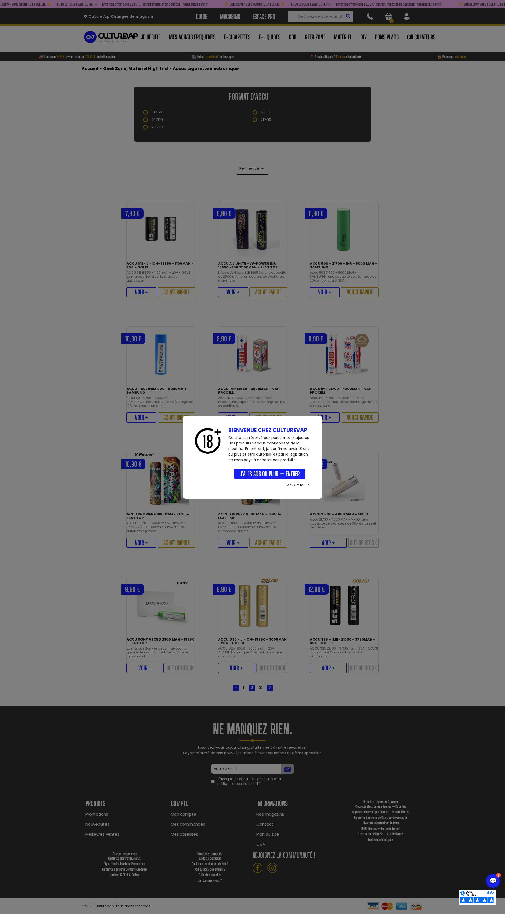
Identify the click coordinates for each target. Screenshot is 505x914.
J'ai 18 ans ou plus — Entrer (270, 473)
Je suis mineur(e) (298, 485)
